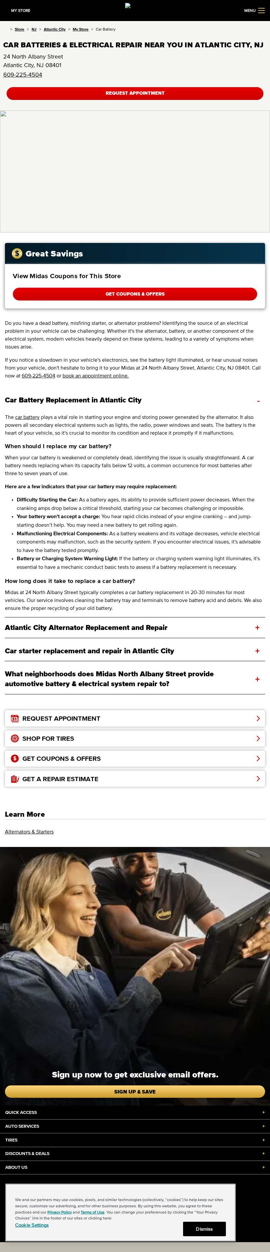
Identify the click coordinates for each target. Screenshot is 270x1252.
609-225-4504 (22, 74)
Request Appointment (135, 93)
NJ (34, 29)
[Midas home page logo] (135, 9)
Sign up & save (135, 1092)
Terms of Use (92, 1212)
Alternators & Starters (29, 831)
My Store (81, 29)
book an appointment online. (96, 375)
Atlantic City (55, 29)
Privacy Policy (59, 1212)
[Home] (5, 29)
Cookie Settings (32, 1225)
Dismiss (204, 1229)
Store (19, 29)
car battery (27, 417)
